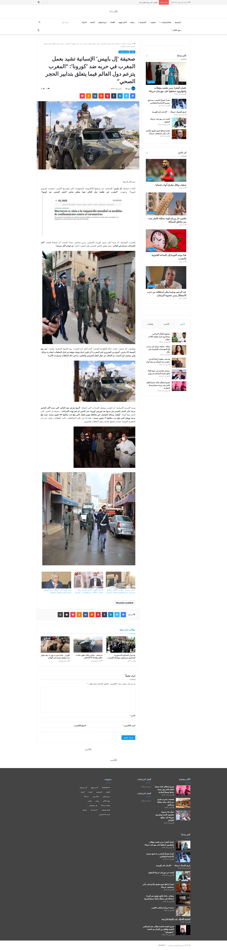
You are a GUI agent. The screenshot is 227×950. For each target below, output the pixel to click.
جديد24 (86, 796)
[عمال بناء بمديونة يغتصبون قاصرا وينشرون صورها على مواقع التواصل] (183, 815)
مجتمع (153, 22)
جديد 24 (128, 89)
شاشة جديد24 (105, 805)
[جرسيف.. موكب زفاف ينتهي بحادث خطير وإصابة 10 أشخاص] (88, 644)
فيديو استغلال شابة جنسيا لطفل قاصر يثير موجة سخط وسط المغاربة (158, 385)
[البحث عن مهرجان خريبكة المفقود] (179, 122)
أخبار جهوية (122, 22)
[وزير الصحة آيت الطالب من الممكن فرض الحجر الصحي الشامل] (56, 580)
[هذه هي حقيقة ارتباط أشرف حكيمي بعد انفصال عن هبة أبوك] (179, 363)
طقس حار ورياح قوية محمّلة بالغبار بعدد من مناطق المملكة (167, 220)
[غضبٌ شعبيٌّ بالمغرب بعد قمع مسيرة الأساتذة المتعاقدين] (179, 104)
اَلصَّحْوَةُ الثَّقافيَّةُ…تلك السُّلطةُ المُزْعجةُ (176, 919)
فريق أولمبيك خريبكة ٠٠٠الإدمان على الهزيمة (169, 112)
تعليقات (150, 324)
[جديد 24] (113, 11)
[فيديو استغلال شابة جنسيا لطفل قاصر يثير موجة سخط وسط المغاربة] (179, 386)
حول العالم (177, 30)
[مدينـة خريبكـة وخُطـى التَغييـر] (183, 911)
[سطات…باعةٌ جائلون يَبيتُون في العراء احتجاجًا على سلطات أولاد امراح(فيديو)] (183, 899)
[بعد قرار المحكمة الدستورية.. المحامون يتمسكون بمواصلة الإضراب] (120, 644)
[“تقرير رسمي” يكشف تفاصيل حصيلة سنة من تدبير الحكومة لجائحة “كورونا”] (120, 580)
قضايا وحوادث (166, 22)
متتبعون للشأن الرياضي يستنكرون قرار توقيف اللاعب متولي (159, 336)
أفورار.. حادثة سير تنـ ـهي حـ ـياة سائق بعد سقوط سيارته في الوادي (55, 656)
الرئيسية (178, 22)
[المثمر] (88, 749)
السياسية (143, 22)
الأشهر (182, 324)
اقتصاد (112, 22)
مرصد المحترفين (104, 814)
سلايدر (123, 43)
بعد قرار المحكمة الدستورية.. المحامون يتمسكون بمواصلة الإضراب (121, 656)
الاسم (132, 716)
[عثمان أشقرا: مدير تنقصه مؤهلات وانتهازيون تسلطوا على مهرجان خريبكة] (183, 846)
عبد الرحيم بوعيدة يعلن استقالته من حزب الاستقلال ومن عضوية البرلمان (166, 293)
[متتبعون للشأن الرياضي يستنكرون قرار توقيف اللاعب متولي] (179, 337)
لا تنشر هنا (94, 810)
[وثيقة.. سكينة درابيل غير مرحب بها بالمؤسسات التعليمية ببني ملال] (179, 350)
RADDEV (162, 945)
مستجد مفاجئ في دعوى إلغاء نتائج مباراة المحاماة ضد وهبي (159, 372)
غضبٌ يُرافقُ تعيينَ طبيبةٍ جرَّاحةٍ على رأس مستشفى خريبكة (158, 132)
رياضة (132, 22)
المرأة (84, 22)
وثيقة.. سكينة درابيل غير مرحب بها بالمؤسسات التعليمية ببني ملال (158, 349)
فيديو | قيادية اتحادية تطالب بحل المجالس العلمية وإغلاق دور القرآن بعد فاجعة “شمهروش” (158, 929)
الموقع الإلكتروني (80, 725)
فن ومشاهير (93, 805)
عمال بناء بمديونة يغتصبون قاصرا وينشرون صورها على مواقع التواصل (164, 816)
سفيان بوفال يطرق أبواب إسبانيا (171, 184)
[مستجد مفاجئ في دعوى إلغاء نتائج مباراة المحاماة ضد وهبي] (179, 374)
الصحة (92, 22)
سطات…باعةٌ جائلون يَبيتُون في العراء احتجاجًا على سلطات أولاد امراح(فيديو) (159, 897)
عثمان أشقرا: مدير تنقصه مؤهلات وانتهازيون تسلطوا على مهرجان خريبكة (167, 89)
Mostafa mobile (124, 602)
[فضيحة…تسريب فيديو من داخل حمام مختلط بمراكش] (183, 803)
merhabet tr (106, 787)
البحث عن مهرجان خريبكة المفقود (161, 872)
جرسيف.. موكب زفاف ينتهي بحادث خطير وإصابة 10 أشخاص (89, 656)
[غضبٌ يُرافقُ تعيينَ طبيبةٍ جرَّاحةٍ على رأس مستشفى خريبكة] (179, 134)
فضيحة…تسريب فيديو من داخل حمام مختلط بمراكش (165, 802)
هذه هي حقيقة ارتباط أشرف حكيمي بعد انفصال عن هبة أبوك (158, 360)
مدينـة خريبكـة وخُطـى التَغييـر (162, 907)
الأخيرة (166, 324)
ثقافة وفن (95, 796)
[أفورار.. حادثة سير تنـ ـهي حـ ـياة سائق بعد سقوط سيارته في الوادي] (55, 644)
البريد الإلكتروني (129, 725)
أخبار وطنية (83, 787)
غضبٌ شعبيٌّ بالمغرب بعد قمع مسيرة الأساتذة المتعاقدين (159, 101)
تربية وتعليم (102, 22)
